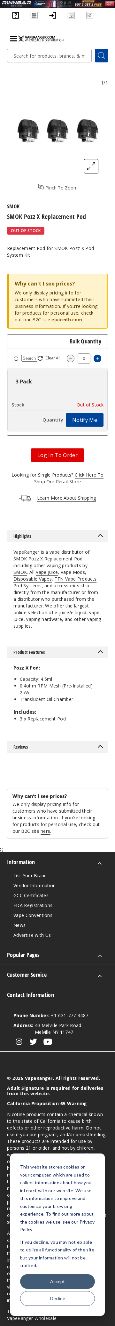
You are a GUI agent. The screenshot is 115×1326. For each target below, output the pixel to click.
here (45, 831)
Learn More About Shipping (66, 498)
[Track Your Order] (89, 18)
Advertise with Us (32, 935)
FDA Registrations (32, 905)
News (19, 925)
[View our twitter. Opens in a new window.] (33, 1042)
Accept (57, 1281)
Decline (57, 1298)
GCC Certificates (31, 895)
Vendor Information (34, 885)
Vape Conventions (32, 915)
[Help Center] (15, 18)
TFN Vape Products (75, 579)
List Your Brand (30, 875)
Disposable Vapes (32, 579)
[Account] (52, 18)
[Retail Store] (34, 18)
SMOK (20, 572)
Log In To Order (57, 455)
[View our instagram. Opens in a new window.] (19, 1042)
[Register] (71, 18)
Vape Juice (47, 572)
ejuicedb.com (66, 320)
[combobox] (49, 55)
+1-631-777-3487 (50, 1015)
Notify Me (84, 419)
